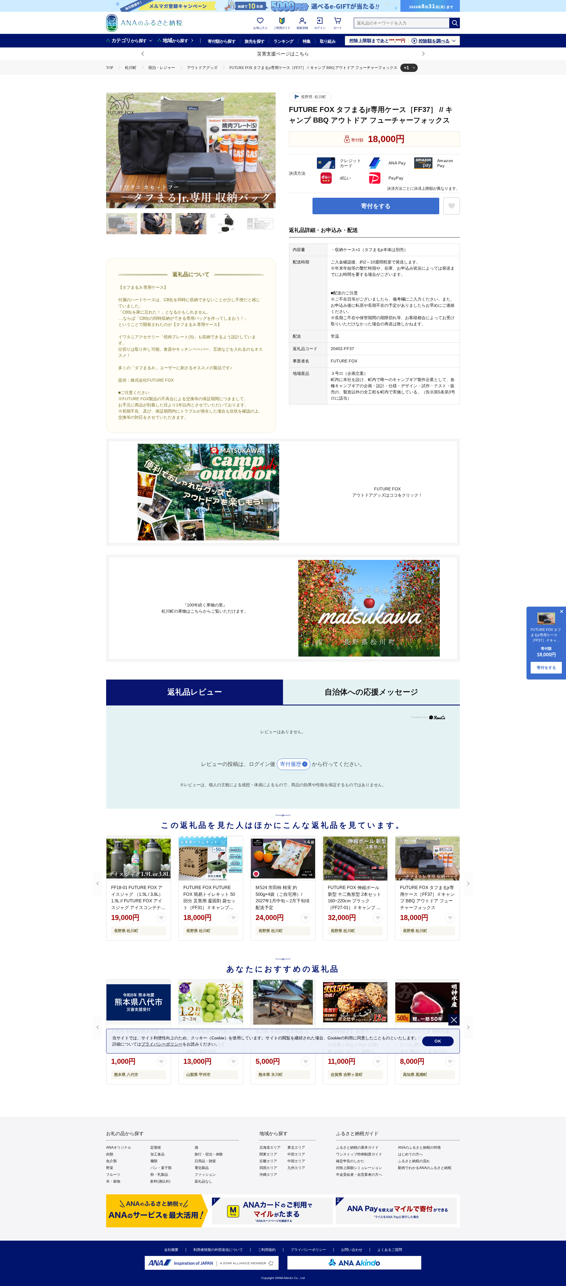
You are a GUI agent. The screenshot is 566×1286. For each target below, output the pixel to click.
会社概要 (171, 1250)
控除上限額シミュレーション (359, 1168)
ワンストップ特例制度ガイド (359, 1154)
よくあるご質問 (389, 1250)
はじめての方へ (410, 1154)
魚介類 (111, 1161)
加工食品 (157, 1154)
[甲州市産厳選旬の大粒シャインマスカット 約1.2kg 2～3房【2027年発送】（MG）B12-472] (211, 1002)
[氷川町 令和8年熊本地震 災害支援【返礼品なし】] (283, 1002)
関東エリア (268, 1154)
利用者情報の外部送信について (218, 1250)
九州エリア (296, 1168)
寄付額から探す (222, 41)
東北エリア (296, 1147)
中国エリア (296, 1161)
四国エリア (268, 1168)
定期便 (155, 1147)
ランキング (283, 41)
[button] (143, 54)
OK (438, 1041)
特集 (307, 41)
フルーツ (113, 1175)
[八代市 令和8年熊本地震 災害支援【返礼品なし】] (138, 1002)
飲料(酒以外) (160, 1181)
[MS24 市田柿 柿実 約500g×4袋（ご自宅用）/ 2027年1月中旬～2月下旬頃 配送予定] (283, 858)
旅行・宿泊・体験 (209, 1154)
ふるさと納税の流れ (414, 1161)
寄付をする (376, 206)
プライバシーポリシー (308, 1250)
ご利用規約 (267, 1250)
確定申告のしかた (350, 1161)
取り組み (328, 41)
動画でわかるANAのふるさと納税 (424, 1168)
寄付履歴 (290, 764)
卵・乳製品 (159, 1175)
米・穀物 (113, 1181)
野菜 (109, 1168)
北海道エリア (270, 1147)
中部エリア (296, 1154)
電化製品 (202, 1168)
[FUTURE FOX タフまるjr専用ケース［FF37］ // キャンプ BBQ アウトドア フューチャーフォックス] (427, 858)
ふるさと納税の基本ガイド (357, 1147)
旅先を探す (254, 41)
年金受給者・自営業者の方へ (359, 1175)
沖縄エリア (268, 1175)
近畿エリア (268, 1161)
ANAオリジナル (118, 1147)
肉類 (109, 1154)
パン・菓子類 (161, 1168)
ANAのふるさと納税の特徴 (419, 1147)
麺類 (153, 1161)
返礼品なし (203, 1181)
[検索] (454, 23)
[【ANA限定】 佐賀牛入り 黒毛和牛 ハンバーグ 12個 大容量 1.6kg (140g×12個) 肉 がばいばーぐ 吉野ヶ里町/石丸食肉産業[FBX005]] (355, 1002)
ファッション (205, 1175)
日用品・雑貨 (205, 1161)
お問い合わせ (351, 1250)
